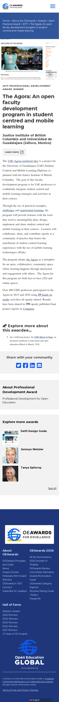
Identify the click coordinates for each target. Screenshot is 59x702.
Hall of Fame (12, 604)
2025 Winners (10, 615)
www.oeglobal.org (29, 668)
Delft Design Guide (34, 431)
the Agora (32, 259)
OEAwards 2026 (42, 550)
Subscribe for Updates (15, 591)
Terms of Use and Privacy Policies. (20, 690)
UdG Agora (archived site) (23, 161)
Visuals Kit (35, 598)
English (35, 700)
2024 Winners (10, 618)
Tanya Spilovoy (31, 467)
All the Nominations (40, 557)
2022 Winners (10, 626)
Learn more (12, 152)
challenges (8, 210)
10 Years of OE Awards (15, 633)
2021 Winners (10, 630)
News (6, 568)
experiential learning (31, 210)
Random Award (11, 611)
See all (52, 488)
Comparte (28, 308)
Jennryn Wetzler (32, 449)
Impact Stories (11, 572)
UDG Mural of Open (43, 336)
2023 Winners (10, 622)
